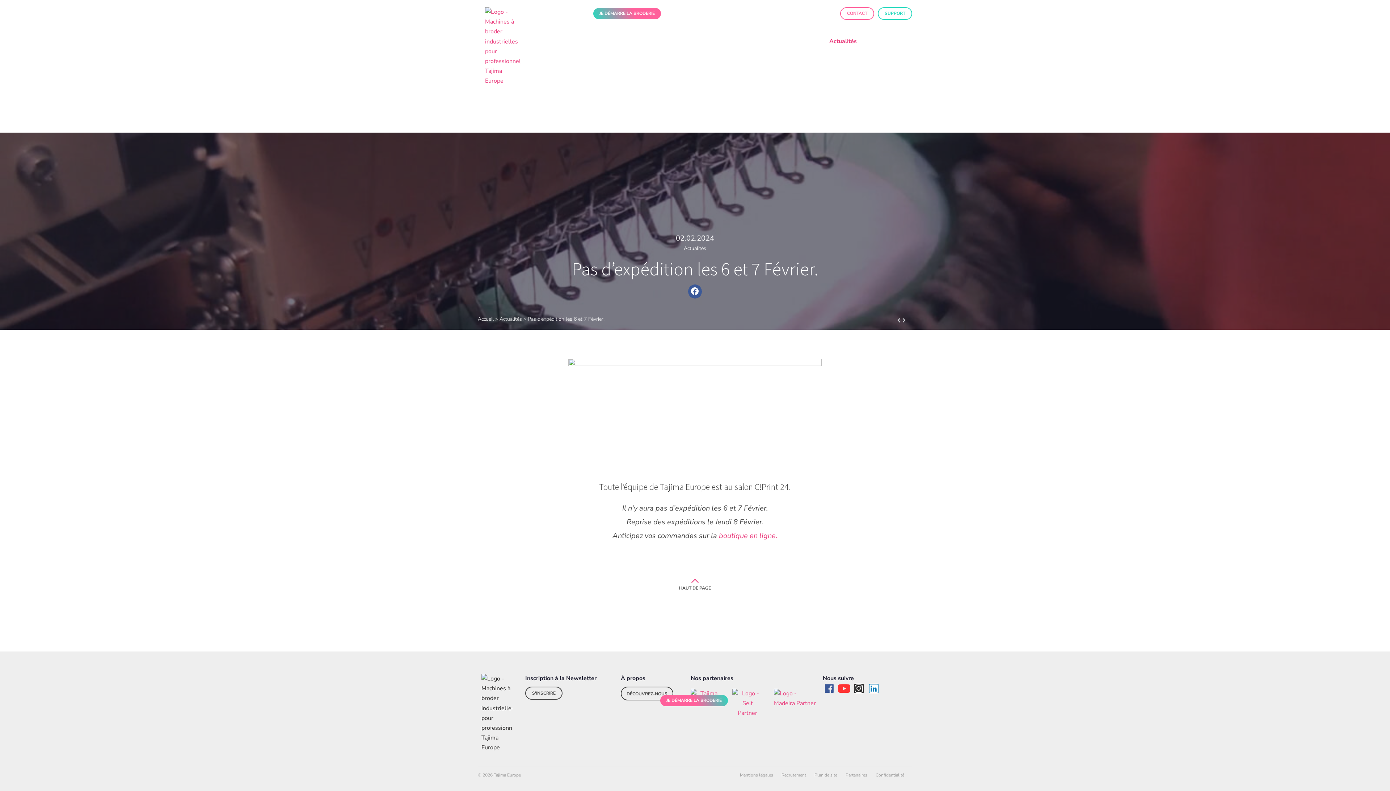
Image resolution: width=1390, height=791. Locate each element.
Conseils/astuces (890, 41)
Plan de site (825, 775)
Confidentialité (890, 775)
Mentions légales (756, 775)
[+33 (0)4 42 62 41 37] (693, 13)
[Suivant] (896, 320)
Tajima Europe (755, 41)
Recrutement (794, 775)
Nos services (801, 41)
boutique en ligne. (747, 536)
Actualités (843, 41)
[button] (676, 13)
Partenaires (856, 775)
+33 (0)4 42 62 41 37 (723, 13)
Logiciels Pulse (652, 41)
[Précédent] (907, 320)
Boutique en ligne (786, 13)
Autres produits (704, 41)
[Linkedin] (874, 688)
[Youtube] (844, 688)
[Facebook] (829, 688)
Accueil (486, 319)
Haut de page (695, 588)
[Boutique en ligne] (760, 13)
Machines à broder (596, 41)
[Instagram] (859, 688)
